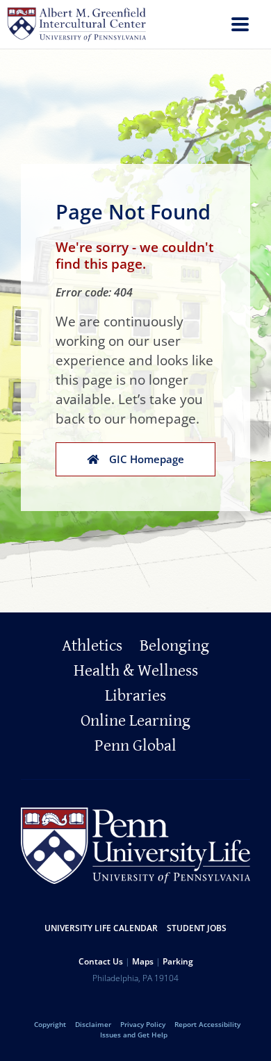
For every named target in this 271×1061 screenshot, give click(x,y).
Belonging (174, 645)
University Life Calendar (101, 928)
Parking (178, 961)
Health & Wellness (136, 670)
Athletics (92, 645)
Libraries (135, 695)
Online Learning (135, 720)
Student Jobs (197, 928)
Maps (143, 961)
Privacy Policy (142, 1024)
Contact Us (101, 961)
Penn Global (135, 745)
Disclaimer (93, 1024)
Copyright (50, 1024)
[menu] (240, 26)
